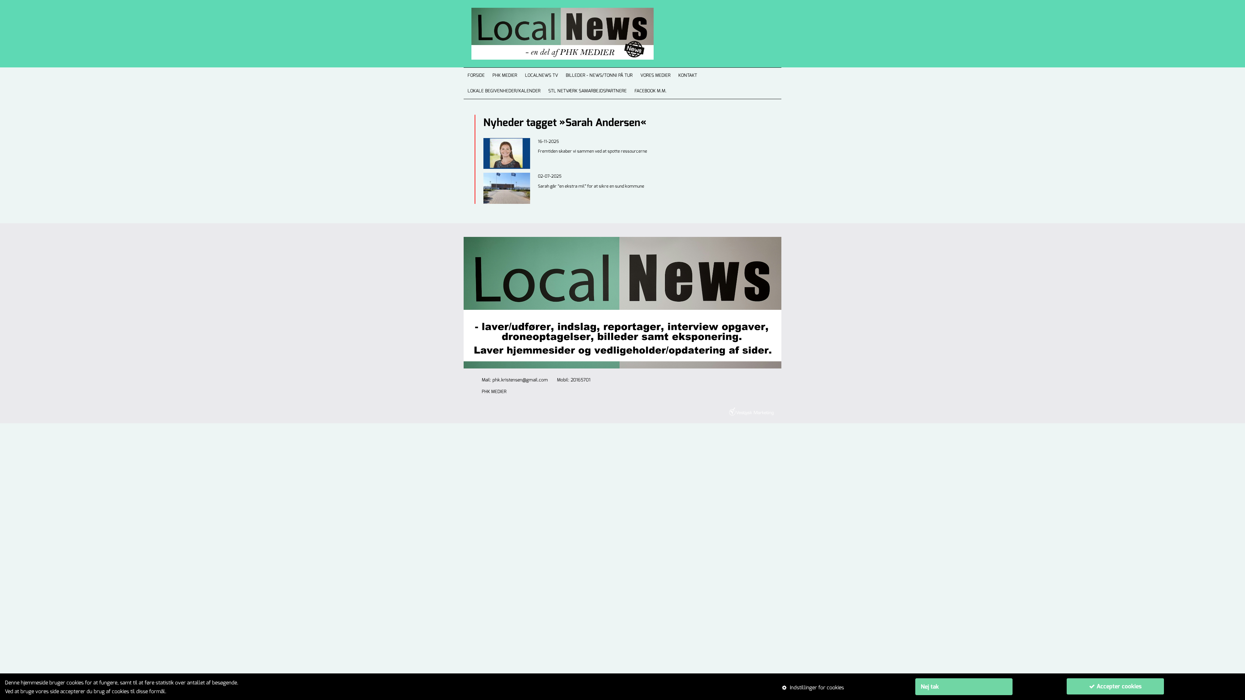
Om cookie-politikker (191, 691)
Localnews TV (541, 75)
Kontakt (687, 75)
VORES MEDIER (655, 75)
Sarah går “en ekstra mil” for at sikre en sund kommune (591, 186)
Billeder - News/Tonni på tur (599, 75)
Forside (476, 75)
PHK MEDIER (504, 75)
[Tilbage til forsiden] (555, 34)
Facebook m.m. (650, 91)
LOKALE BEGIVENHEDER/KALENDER (504, 91)
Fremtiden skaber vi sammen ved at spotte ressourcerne (592, 151)
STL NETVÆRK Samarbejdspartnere (587, 91)
